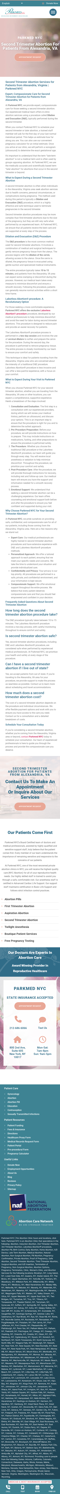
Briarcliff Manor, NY (42, 1442)
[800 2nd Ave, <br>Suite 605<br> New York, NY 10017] (17, 1039)
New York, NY (11, 1346)
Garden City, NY (43, 1410)
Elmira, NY (6, 1421)
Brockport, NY (25, 1442)
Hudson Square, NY (21, 1392)
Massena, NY (11, 1363)
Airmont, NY (18, 1456)
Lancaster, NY (36, 1378)
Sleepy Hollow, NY (47, 1308)
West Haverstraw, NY (35, 1284)
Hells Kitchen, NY (42, 1398)
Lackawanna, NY (13, 1381)
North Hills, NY (8, 1343)
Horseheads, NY (12, 1395)
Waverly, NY (36, 1287)
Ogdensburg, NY (23, 1337)
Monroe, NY (38, 1354)
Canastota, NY (23, 1439)
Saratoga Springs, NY (26, 1314)
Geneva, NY (16, 1410)
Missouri (49, 1465)
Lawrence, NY (7, 1378)
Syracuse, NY (7, 1305)
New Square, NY (26, 1346)
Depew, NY (46, 1427)
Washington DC (37, 1474)
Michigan (30, 1465)
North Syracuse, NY (46, 1340)
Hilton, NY (37, 1395)
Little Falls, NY (45, 1372)
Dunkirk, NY (17, 1427)
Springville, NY (33, 1305)
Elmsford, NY (32, 1418)
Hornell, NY (26, 1395)
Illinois (32, 1462)
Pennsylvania (31, 1471)
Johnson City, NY (28, 1386)
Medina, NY (6, 1360)
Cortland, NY (42, 1430)
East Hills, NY (26, 1424)
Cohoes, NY (22, 1433)
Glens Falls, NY (45, 1407)
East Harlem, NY (40, 1424)
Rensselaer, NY (46, 1319)
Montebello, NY (25, 1354)
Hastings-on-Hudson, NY (28, 1401)
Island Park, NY (19, 1389)
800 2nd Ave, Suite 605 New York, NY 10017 (17, 1052)
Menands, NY (46, 1357)
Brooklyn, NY (40, 1273)
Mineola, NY (50, 1354)
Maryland (5, 1465)
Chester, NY (26, 1436)
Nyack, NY (37, 1337)
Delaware (18, 1462)
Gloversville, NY (30, 1407)
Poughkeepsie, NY (9, 1322)
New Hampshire (26, 1468)
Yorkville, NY (38, 1279)
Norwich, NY (48, 1337)
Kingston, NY (16, 1383)
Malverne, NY (51, 1366)
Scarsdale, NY (48, 1311)
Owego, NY (38, 1331)
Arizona (28, 1459)
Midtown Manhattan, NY (12, 1357)
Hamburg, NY (20, 1404)
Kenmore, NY (44, 1383)
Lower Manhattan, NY (36, 1369)
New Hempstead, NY (40, 1348)
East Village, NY (32, 1421)
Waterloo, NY (22, 1290)
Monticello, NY (49, 1351)
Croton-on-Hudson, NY (25, 1430)
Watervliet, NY (49, 1287)
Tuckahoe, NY (19, 1299)
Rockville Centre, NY (14, 1319)
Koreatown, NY (28, 1381)
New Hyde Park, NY (20, 1348)
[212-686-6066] (18, 1019)
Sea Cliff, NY (7, 1311)
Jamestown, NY (44, 1386)
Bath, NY (9, 1447)
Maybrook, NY (37, 1360)
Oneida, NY (32, 1334)
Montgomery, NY (9, 1354)
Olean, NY (43, 1334)
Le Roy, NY (47, 1375)
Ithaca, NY (6, 1389)
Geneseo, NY (29, 1410)
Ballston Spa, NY (34, 1447)
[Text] (23, 1487)
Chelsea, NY (38, 1436)
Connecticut (6, 1462)
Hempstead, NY (25, 1398)
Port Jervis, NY (39, 1322)
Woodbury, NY (8, 1282)
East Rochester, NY (10, 1424)
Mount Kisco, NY (34, 1351)
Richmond (29, 1456)
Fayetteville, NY (31, 1415)
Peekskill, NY (11, 1331)
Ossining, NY (7, 1334)
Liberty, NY (22, 1375)
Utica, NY (5, 1296)
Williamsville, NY (40, 1282)
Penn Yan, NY (23, 1328)
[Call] (8, 1487)
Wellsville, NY (11, 1287)
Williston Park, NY (24, 1282)
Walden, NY (31, 1293)
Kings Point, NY (30, 1383)
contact (32, 736)
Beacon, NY (22, 1445)
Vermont (5, 1474)
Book (37, 1491)
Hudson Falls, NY (38, 1392)
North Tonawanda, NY (25, 1340)
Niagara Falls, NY (24, 1343)
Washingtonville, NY (38, 1290)
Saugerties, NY (8, 1314)
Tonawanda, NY (8, 1302)
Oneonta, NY (20, 1334)
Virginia (13, 1474)
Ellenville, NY (17, 1421)
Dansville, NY (7, 1430)
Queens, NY (30, 1276)
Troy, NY (31, 1299)
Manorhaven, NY (47, 1363)
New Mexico (52, 1468)
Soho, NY (33, 1308)
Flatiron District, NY (14, 1415)
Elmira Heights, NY (47, 1418)
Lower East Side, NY (14, 1276)
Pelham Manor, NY (39, 1328)
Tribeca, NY (41, 1299)
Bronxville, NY (11, 1442)
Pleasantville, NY (39, 1325)
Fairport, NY (6, 1418)
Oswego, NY (50, 1331)
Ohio (13, 1471)
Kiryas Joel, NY (43, 1381)
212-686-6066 (18, 1028)
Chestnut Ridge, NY (10, 1436)
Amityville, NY (7, 1453)
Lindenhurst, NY (8, 1375)
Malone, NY (6, 1369)
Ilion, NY (44, 1389)
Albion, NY (47, 1453)
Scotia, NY (19, 1311)
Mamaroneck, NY (36, 1366)
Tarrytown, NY (42, 1302)
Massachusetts (18, 1465)
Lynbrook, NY (19, 1369)
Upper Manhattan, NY (22, 1279)
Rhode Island (44, 1471)
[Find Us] (52, 1487)
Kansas (39, 1462)
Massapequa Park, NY (28, 1363)
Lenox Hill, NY (35, 1375)
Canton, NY (10, 1439)
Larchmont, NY (22, 1378)
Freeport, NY (11, 1413)
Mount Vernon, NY (17, 1351)
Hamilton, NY (7, 1404)
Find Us (52, 1491)
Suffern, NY (20, 1305)
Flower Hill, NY (37, 1413)
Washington (23, 1474)
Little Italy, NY (31, 1372)
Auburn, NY (23, 1450)
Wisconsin (49, 1474)
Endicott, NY (19, 1418)
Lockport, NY (18, 1372)
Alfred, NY (37, 1453)
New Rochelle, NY (43, 1346)
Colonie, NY (10, 1433)
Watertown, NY (8, 1290)
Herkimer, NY (11, 1398)
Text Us (42, 1027)
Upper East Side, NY (40, 1296)
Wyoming (5, 1477)
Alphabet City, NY (23, 1453)
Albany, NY (6, 1456)
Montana (5, 1468)
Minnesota (40, 1465)
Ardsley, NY (34, 1450)
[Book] (37, 1487)
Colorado (47, 1459)
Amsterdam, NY (48, 1450)
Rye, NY (34, 1316)
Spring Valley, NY (49, 1305)
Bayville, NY (34, 1445)
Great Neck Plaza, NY (38, 1404)
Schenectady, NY (33, 1311)
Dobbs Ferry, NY (31, 1427)
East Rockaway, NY (49, 1421)
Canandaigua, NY (39, 1439)
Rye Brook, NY (23, 1316)
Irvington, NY (33, 1389)
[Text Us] (42, 1019)
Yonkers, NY (51, 1279)
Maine (46, 1462)
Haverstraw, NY (8, 1401)
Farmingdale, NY (47, 1415)
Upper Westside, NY (20, 1296)
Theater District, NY (26, 1302)
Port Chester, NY (22, 1325)
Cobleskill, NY (35, 1433)
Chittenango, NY (50, 1433)
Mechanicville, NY (21, 1360)
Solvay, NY (23, 1308)
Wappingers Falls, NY (15, 1293)
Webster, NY (24, 1287)
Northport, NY (7, 1340)
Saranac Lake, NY (45, 1314)
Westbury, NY (18, 1284)
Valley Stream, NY (46, 1293)
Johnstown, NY (12, 1386)
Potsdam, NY (25, 1322)
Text (23, 1491)
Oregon (20, 1471)
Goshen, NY (16, 1407)
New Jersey (39, 1468)
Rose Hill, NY (45, 1316)
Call (8, 1491)
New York (5, 1471)
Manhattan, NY (20, 1366)
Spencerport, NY (9, 1308)
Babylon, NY (11, 1450)
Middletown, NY (32, 1357)
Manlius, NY (6, 1366)
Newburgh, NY (39, 1343)
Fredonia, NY (24, 1413)
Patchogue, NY (25, 1331)
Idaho (25, 1462)
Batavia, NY (20, 1447)
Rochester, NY (31, 1319)
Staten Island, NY (45, 1276)
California (37, 1459)
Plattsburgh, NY (8, 1328)
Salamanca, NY (8, 1316)
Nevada (14, 1468)
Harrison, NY (46, 1401)
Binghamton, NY (8, 1445)
